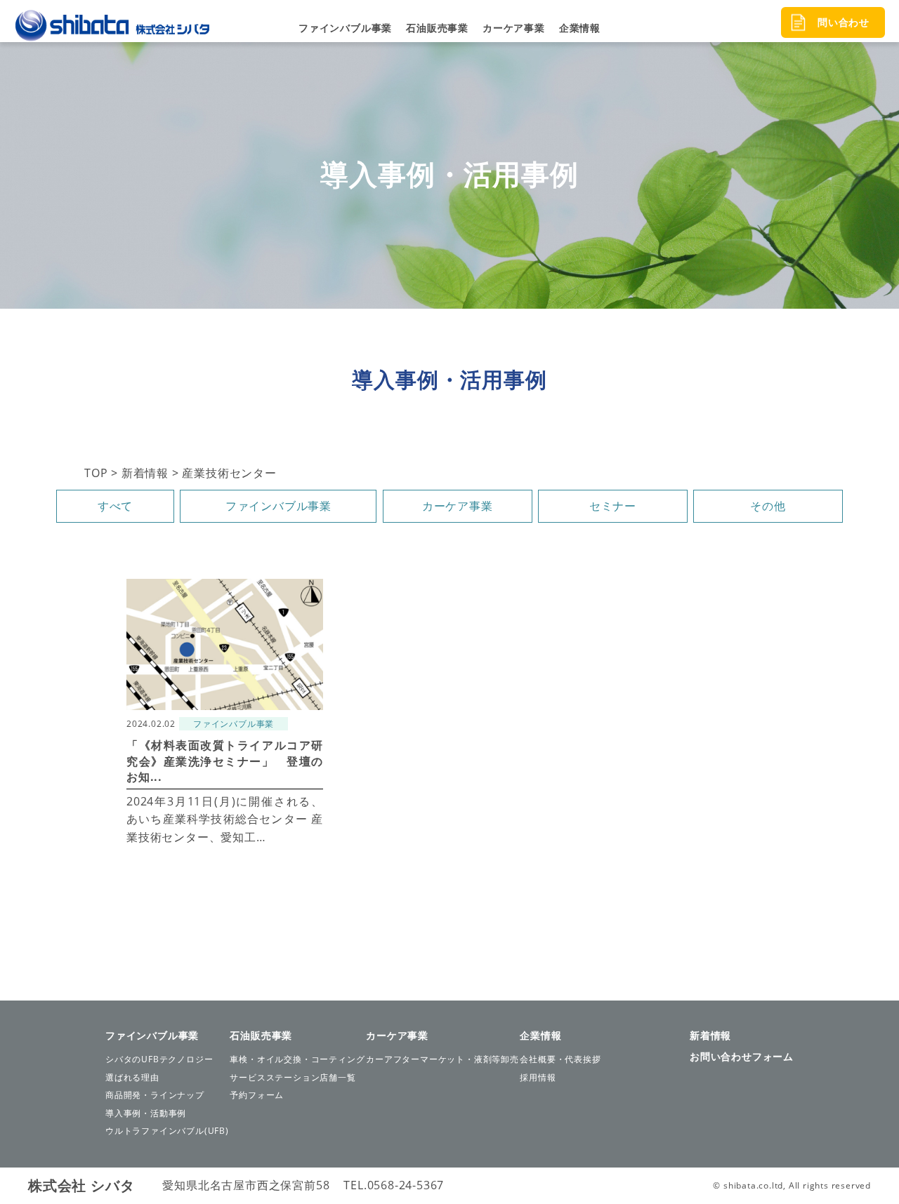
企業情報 (580, 27)
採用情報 (538, 1077)
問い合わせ (844, 22)
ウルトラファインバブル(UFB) (167, 1131)
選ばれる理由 (132, 1077)
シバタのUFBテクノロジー (159, 1059)
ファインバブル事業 (345, 27)
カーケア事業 (514, 27)
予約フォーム (257, 1095)
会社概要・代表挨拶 (560, 1059)
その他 (767, 506)
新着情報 (710, 1035)
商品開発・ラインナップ (154, 1095)
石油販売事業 (437, 27)
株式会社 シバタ (81, 1185)
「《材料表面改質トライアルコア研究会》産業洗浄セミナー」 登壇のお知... (224, 760)
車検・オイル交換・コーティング (297, 1059)
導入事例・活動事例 (145, 1113)
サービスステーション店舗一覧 (292, 1077)
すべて (115, 506)
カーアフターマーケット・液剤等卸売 (442, 1059)
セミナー (612, 506)
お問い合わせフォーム (742, 1056)
